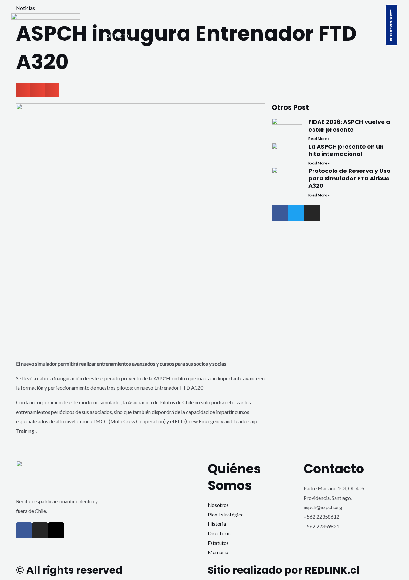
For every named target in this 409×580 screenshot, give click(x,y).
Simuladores (229, 13)
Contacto (116, 36)
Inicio (111, 13)
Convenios (344, 13)
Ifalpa (194, 13)
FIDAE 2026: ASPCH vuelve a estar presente (349, 125)
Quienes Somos (149, 13)
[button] (391, 25)
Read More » (319, 138)
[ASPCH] (45, 24)
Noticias (307, 13)
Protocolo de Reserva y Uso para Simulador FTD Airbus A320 (349, 178)
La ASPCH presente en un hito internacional (346, 150)
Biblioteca (271, 13)
